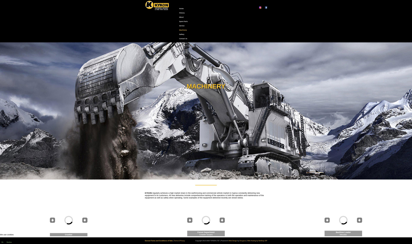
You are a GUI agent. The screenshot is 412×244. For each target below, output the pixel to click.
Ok (2, 242)
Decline (9, 242)
